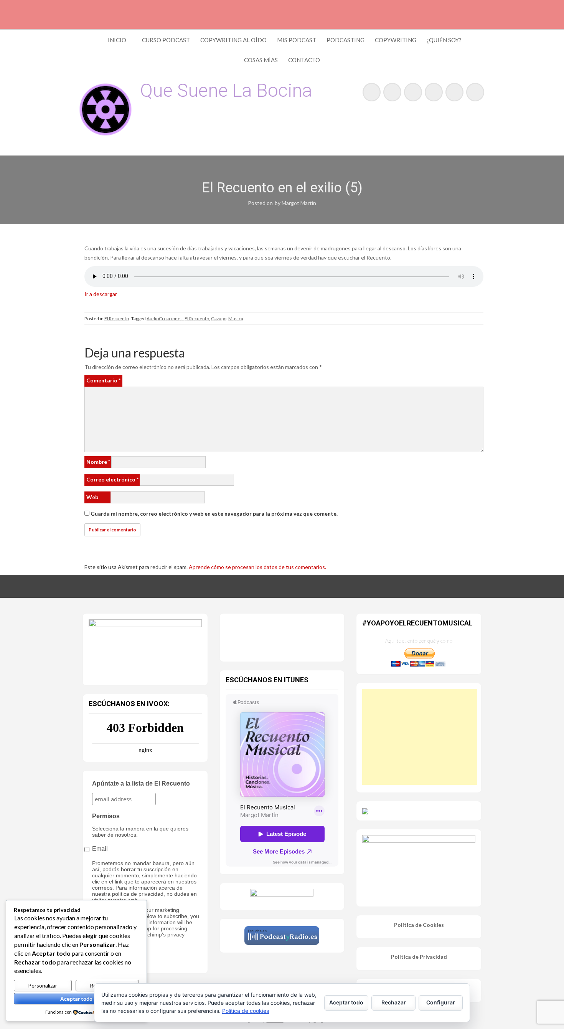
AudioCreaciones (165, 318)
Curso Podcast (166, 39)
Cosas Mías (261, 59)
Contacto (304, 59)
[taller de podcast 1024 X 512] (145, 647)
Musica (235, 318)
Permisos (106, 816)
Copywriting (395, 39)
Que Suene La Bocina (226, 90)
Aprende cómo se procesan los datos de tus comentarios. (257, 567)
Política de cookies (245, 1010)
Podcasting (345, 39)
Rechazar (393, 1002)
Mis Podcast (296, 39)
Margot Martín (299, 203)
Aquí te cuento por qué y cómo (418, 640)
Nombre (98, 461)
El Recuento (116, 318)
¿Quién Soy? (444, 39)
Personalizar (42, 985)
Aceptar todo (76, 998)
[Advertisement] (419, 737)
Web (92, 497)
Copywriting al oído (233, 39)
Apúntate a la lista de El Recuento (141, 783)
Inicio (117, 39)
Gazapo (218, 318)
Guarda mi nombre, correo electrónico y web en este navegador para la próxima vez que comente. (214, 513)
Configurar (440, 1002)
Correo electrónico (112, 479)
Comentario (103, 380)
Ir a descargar (100, 294)
